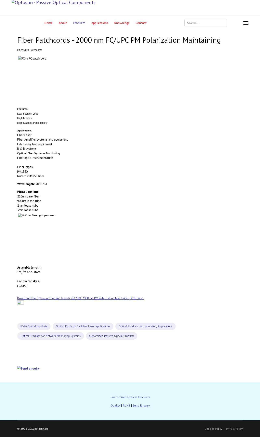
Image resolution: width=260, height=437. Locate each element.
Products (79, 23)
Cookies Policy (213, 428)
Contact (141, 23)
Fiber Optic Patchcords (29, 50)
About (63, 23)
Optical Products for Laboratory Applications (145, 326)
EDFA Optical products (34, 326)
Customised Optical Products (130, 397)
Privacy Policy (234, 428)
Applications (99, 23)
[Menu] (245, 22)
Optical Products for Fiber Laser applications (83, 326)
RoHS (126, 405)
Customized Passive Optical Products (111, 336)
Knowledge (122, 23)
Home (48, 23)
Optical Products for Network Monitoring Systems (51, 336)
